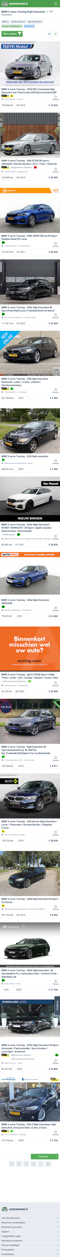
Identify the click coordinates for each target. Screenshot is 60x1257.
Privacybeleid (7, 1249)
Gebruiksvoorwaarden (11, 1240)
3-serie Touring (17, 11)
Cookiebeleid (7, 1254)
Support (5, 1231)
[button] (57, 1005)
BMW (4, 11)
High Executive (36, 11)
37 (48, 1163)
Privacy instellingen (10, 1245)
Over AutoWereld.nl (10, 1218)
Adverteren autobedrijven (13, 1222)
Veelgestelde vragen (11, 1236)
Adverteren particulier (11, 1227)
